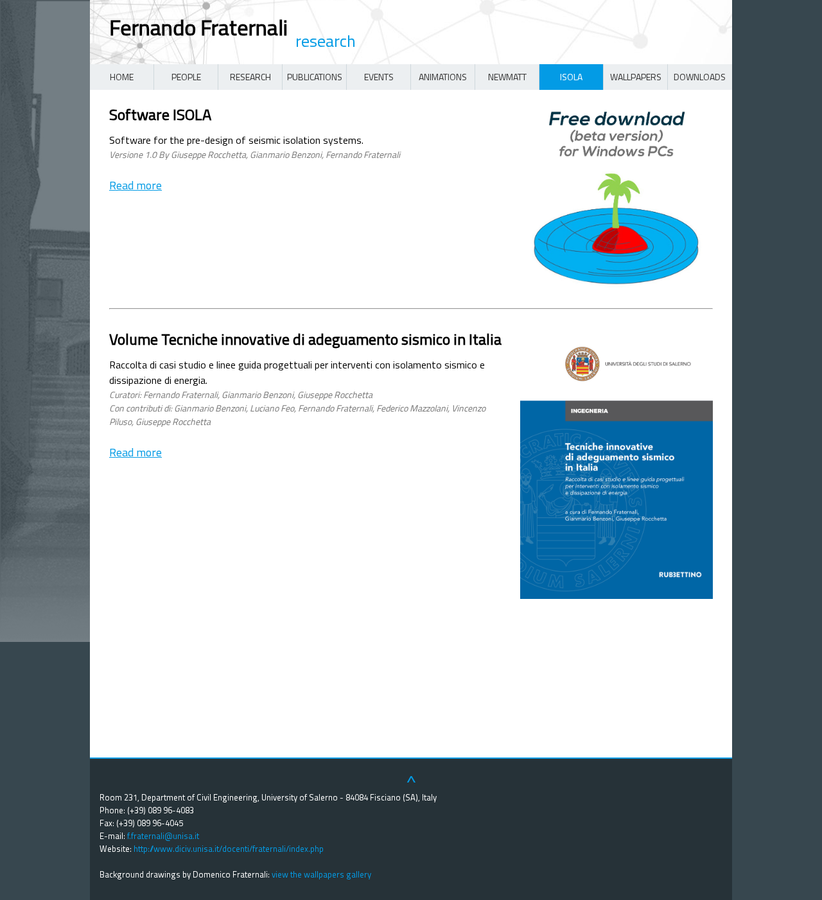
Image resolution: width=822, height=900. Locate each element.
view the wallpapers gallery (321, 874)
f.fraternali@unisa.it (163, 835)
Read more (135, 185)
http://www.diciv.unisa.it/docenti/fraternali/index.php (229, 848)
